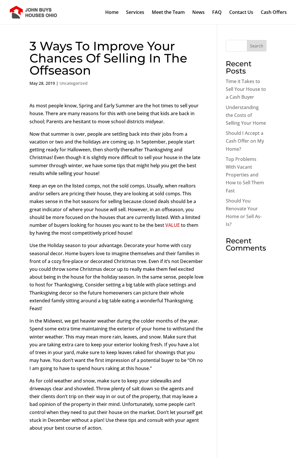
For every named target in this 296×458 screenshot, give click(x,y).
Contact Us (241, 12)
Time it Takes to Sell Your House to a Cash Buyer (246, 89)
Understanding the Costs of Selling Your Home (246, 115)
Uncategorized (74, 83)
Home (112, 12)
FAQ (217, 12)
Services (135, 12)
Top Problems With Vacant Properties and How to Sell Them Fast (245, 175)
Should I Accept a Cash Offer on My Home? (245, 141)
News (198, 12)
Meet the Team (168, 12)
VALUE (172, 225)
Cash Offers (274, 12)
